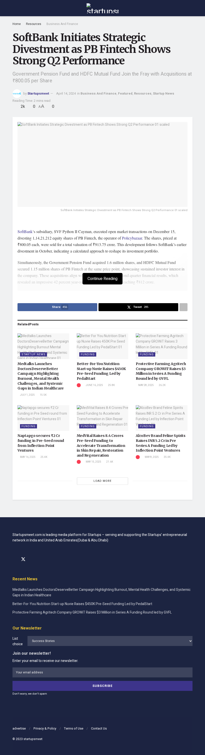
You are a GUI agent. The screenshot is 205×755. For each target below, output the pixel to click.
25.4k (43, 457)
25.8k (111, 385)
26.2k (162, 385)
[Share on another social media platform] (184, 307)
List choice (17, 641)
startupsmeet (33, 739)
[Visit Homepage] (102, 8)
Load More (103, 481)
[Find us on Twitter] (23, 559)
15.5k (42, 395)
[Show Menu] (14, 8)
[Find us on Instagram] (32, 560)
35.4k (166, 457)
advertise (19, 728)
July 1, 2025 (27, 395)
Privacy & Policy (45, 728)
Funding (88, 354)
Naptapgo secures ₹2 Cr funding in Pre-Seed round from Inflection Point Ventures (41, 443)
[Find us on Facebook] (14, 560)
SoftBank (25, 231)
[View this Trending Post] (79, 385)
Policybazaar (132, 238)
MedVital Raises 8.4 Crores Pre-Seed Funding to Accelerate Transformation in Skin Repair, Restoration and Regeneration (101, 445)
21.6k (109, 462)
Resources (33, 24)
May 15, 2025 (93, 462)
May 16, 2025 (28, 457)
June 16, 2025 (94, 385)
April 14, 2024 (66, 93)
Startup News (163, 93)
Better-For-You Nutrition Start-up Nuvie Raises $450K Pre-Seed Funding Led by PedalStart (101, 371)
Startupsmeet (38, 93)
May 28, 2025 (146, 385)
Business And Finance (62, 24)
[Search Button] (190, 8)
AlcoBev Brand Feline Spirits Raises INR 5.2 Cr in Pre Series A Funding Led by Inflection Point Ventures (160, 443)
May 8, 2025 (151, 457)
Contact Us (99, 728)
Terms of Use (73, 728)
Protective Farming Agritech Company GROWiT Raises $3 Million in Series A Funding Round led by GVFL (161, 371)
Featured (125, 93)
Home (16, 24)
